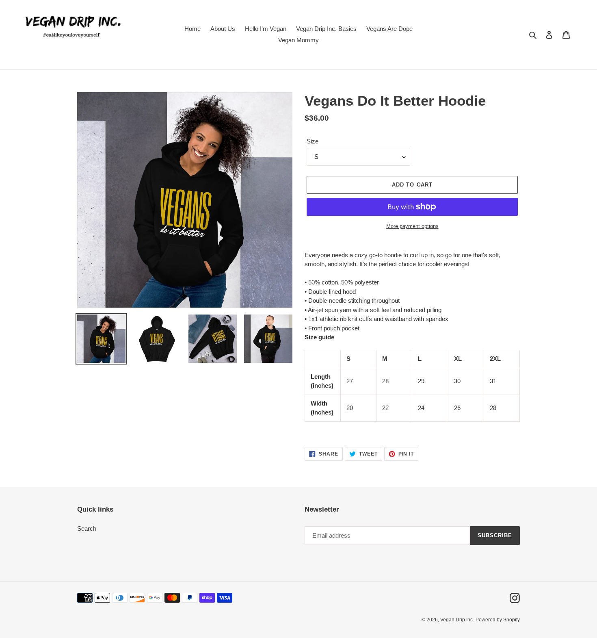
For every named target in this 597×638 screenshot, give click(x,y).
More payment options (412, 226)
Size (312, 141)
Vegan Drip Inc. (457, 620)
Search (86, 528)
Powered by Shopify (498, 620)
